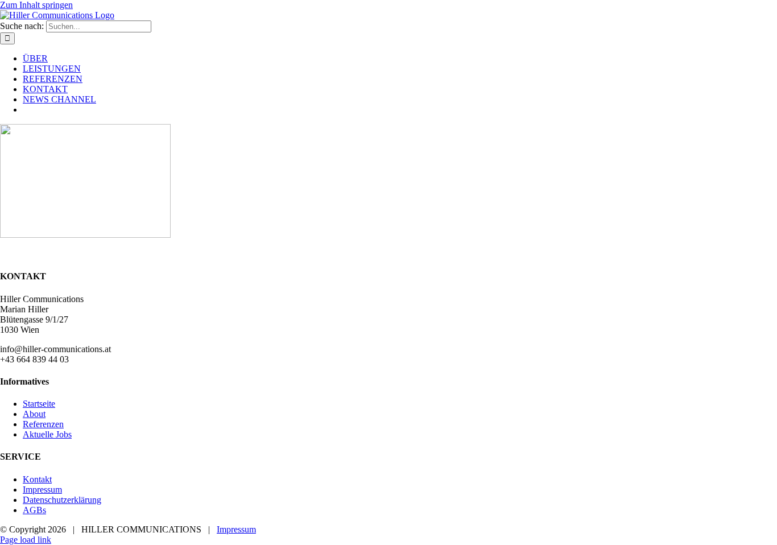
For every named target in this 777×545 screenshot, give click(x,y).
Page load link (25, 539)
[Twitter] (13, 254)
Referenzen (43, 424)
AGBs (34, 510)
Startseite (39, 403)
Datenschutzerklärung (62, 500)
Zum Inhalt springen (36, 5)
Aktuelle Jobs (47, 434)
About (34, 414)
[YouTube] (22, 254)
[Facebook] (4, 254)
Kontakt (37, 479)
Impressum (42, 489)
